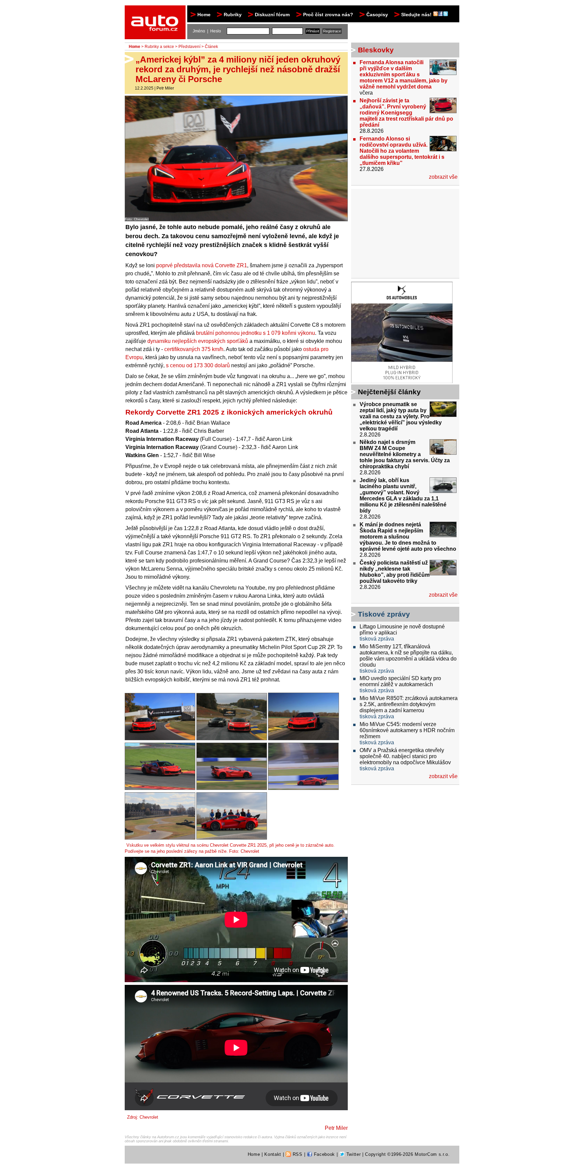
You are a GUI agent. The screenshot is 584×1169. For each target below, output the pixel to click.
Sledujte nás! (417, 14)
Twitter (353, 1154)
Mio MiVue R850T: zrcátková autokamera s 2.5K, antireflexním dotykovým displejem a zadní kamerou (409, 704)
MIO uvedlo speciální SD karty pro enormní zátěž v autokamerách (400, 681)
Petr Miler (165, 88)
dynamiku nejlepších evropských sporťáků (197, 341)
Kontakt (272, 1154)
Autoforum (156, 11)
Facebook (323, 1154)
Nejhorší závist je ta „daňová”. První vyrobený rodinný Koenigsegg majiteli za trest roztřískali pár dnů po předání (406, 113)
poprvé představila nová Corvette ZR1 (201, 265)
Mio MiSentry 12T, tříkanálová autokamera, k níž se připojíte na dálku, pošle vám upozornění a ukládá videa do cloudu (408, 656)
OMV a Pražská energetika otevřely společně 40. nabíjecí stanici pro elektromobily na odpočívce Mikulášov (405, 756)
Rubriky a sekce (159, 46)
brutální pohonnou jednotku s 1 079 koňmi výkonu (255, 333)
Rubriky (233, 14)
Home (204, 14)
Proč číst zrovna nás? (328, 14)
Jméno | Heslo (207, 31)
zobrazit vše (443, 177)
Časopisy (377, 14)
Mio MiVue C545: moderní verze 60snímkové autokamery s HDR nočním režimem (407, 730)
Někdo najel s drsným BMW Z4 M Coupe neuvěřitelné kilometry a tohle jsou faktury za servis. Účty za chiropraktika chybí (405, 454)
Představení (189, 46)
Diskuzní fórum (272, 14)
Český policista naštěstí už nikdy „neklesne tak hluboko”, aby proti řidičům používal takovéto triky (395, 572)
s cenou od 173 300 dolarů (198, 365)
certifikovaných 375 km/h (193, 349)
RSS (296, 1154)
